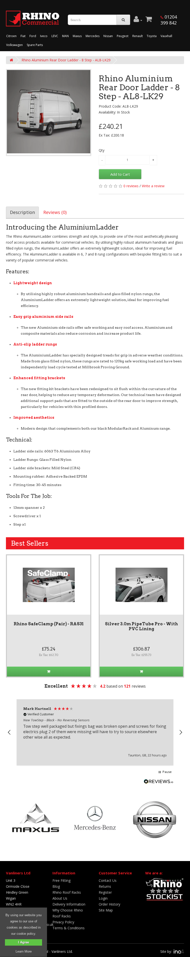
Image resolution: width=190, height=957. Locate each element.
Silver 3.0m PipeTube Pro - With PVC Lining (141, 626)
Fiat (23, 36)
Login (103, 898)
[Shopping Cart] (148, 20)
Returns (105, 886)
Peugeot (122, 36)
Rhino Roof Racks (66, 892)
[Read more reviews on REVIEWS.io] (158, 782)
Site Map (106, 910)
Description (22, 212)
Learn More (24, 951)
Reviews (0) (55, 212)
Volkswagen (14, 45)
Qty (101, 150)
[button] (9, 732)
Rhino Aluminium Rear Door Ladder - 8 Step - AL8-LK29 (66, 60)
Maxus (77, 36)
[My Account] (138, 20)
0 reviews (131, 186)
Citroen (11, 36)
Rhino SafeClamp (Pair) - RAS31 (49, 623)
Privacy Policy (63, 922)
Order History (109, 904)
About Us (59, 898)
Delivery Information (68, 904)
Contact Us (108, 880)
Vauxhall (166, 36)
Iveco (44, 36)
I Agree (23, 942)
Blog (56, 886)
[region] (95, 732)
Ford (32, 36)
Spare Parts (35, 45)
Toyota (152, 36)
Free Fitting (61, 880)
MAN (65, 36)
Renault (137, 36)
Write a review (153, 186)
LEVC (54, 36)
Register (105, 892)
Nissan (108, 36)
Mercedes (92, 36)
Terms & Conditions (68, 928)
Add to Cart (120, 174)
